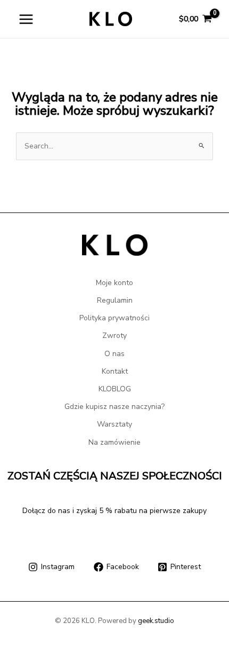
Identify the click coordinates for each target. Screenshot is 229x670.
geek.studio (156, 621)
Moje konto (114, 283)
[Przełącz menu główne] (26, 19)
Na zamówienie (114, 442)
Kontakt (115, 371)
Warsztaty (114, 424)
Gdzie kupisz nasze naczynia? (114, 406)
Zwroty (114, 335)
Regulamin (115, 300)
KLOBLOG (115, 389)
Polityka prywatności (114, 318)
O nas (114, 354)
